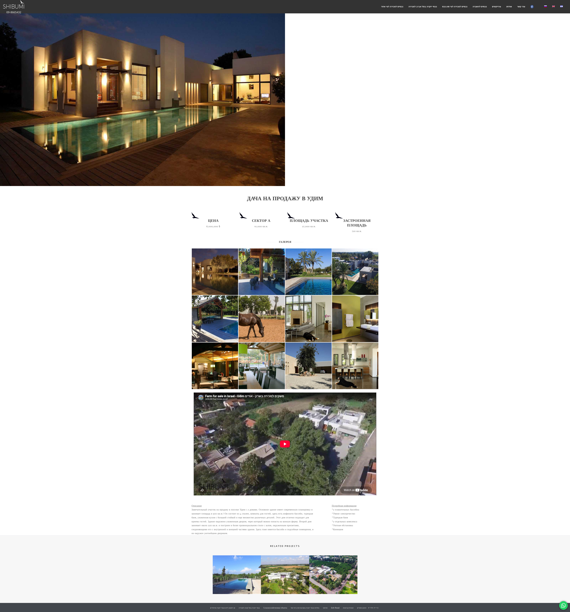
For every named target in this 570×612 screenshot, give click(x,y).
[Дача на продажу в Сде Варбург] (285, 567)
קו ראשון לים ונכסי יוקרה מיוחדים (222, 608)
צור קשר (521, 6)
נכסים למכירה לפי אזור (392, 6)
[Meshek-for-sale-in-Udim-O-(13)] (355, 365)
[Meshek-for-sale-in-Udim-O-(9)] (355, 318)
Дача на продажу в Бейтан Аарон (237, 586)
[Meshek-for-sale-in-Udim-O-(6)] (215, 318)
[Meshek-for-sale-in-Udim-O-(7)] (261, 318)
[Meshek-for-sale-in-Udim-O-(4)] (308, 271)
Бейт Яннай (335, 608)
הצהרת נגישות (348, 608)
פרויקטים (496, 6)
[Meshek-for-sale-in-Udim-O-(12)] (308, 365)
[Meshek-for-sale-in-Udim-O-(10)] (215, 365)
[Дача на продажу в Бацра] (333, 567)
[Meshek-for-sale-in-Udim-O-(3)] (261, 271)
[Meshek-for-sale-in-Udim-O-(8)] (308, 318)
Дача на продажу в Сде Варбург (285, 586)
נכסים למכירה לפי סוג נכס (454, 6)
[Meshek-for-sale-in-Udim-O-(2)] (215, 271)
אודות (509, 6)
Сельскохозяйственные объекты (275, 608)
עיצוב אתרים (361, 608)
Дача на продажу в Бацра (333, 586)
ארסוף (325, 608)
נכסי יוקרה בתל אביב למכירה (422, 6)
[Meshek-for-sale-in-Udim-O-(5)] (355, 271)
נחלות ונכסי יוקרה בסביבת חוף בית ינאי (305, 608)
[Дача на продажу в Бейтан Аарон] (237, 567)
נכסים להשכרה (480, 6)
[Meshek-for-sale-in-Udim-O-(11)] (261, 365)
